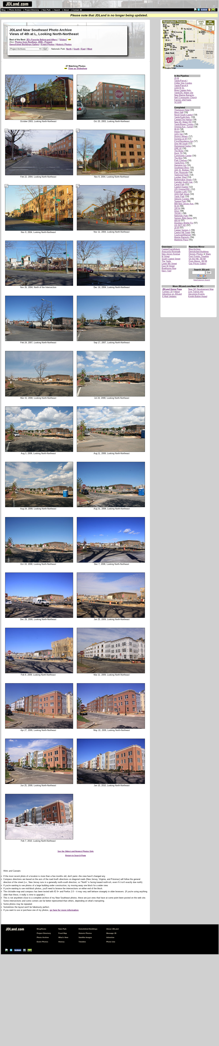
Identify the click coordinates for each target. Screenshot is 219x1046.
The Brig (178, 158)
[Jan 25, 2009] (111, 617)
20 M (176, 227)
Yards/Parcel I (180, 80)
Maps (208, 254)
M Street (166, 256)
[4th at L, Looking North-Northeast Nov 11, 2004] (111, 230)
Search (57, 10)
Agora (177, 131)
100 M (177, 208)
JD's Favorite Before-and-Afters (41, 39)
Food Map (62, 933)
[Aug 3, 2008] (38, 451)
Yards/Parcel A (181, 85)
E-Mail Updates (169, 296)
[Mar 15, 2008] (38, 396)
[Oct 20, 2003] (111, 119)
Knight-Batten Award (197, 296)
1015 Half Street (181, 194)
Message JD (111, 933)
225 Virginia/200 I (182, 189)
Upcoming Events (196, 294)
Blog (3, 10)
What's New (63, 937)
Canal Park (179, 184)
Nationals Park (181, 215)
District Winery (181, 136)
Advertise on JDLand (172, 294)
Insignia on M (180, 139)
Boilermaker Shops (183, 179)
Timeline (82, 942)
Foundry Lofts (180, 191)
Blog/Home (41, 929)
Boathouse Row (169, 268)
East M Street (168, 266)
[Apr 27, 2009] (38, 728)
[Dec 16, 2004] (111, 285)
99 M (176, 129)
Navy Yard (166, 271)
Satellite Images (85, 937)
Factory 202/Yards (182, 100)
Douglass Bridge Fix (183, 223)
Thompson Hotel (182, 110)
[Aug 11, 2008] (111, 451)
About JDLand (112, 929)
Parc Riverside (181, 172)
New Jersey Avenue (171, 254)
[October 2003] (38, 119)
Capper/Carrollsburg (171, 249)
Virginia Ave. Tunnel (183, 127)
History (61, 942)
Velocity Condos (181, 199)
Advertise (110, 937)
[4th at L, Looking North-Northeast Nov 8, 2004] (111, 174)
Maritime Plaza (181, 240)
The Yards (166, 261)
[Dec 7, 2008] (111, 562)
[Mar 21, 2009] (111, 672)
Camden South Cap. (183, 182)
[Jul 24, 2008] (111, 396)
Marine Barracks (182, 237)
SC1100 (177, 102)
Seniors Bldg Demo (183, 218)
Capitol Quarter (181, 187)
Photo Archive (15, 10)
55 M (176, 206)
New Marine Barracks (184, 95)
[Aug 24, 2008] (38, 506)
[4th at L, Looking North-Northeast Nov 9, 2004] (38, 230)
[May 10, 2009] (111, 728)
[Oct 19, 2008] (38, 562)
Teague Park (180, 201)
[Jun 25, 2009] (38, 783)
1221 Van (178, 134)
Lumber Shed (180, 177)
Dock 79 (178, 153)
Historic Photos (196, 254)
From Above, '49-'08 (198, 261)
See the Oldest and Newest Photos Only (76, 851)
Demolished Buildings (199, 251)
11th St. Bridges (181, 170)
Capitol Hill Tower (182, 232)
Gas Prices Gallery (197, 263)
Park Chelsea (180, 160)
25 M (176, 78)
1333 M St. (179, 88)
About (66, 10)
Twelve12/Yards (181, 175)
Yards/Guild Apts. (182, 117)
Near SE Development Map (201, 289)
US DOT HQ (180, 225)
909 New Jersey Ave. (184, 203)
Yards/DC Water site (183, 92)
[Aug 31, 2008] (111, 506)
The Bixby (179, 151)
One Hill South (181, 143)
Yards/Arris (179, 163)
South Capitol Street (171, 259)
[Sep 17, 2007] (111, 340)
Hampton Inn (180, 165)
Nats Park (46, 10)
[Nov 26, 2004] (38, 285)
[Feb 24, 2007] (38, 340)
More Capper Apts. (183, 90)
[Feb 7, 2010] (38, 839)
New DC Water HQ (183, 122)
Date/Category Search (202, 280)
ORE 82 (178, 148)
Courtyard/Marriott (182, 235)
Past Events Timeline (199, 256)
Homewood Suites (182, 146)
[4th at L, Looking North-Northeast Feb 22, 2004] (38, 174)
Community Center (183, 155)
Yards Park (179, 196)
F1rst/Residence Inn (183, 141)
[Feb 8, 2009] (38, 672)
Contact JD (77, 10)
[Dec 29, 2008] (38, 617)
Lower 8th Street (169, 263)
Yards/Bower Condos (184, 124)
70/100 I (178, 213)
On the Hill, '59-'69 (197, 259)
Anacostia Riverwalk (171, 251)
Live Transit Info (195, 291)
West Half (178, 112)
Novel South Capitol (183, 115)
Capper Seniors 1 (182, 230)
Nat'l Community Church (185, 97)
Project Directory (32, 10)
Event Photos (42, 942)
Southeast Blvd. (181, 167)
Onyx (176, 211)
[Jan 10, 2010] (111, 783)
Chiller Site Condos (183, 83)
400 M (177, 220)
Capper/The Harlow (183, 119)
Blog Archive (194, 249)
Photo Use (110, 942)
